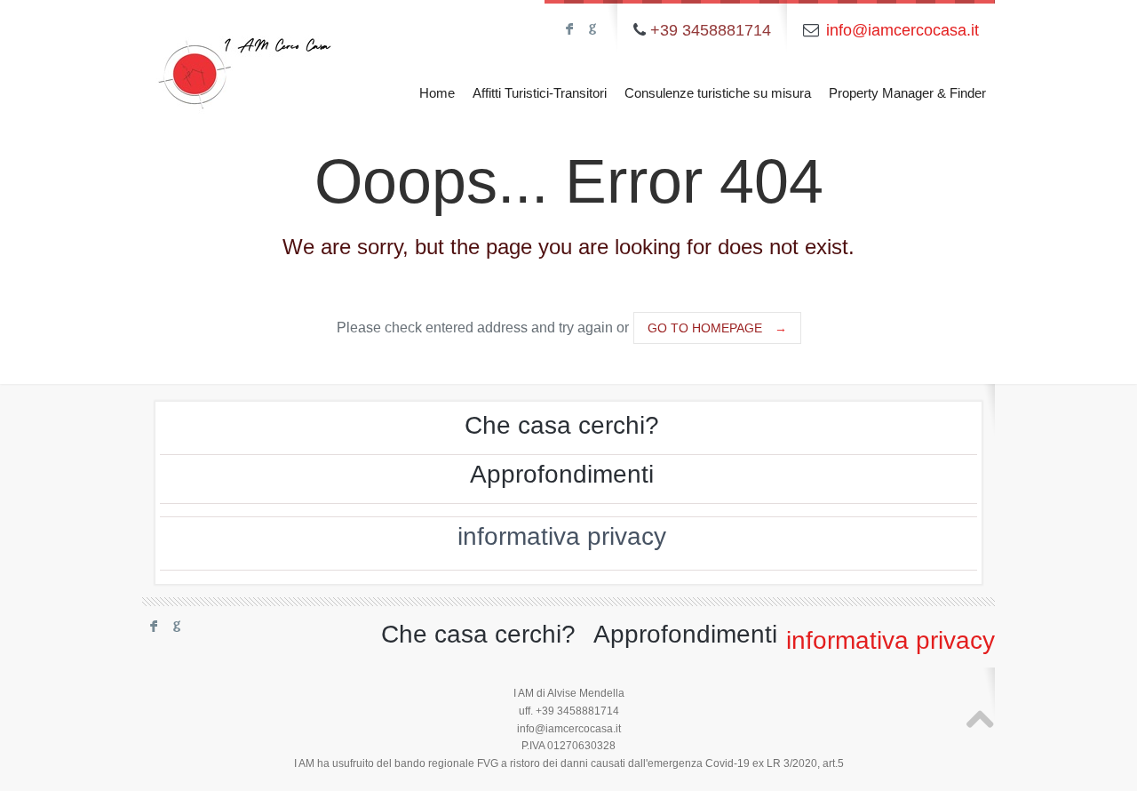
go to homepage (717, 328)
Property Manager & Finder (907, 92)
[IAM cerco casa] (244, 60)
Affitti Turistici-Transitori (540, 92)
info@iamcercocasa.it (902, 30)
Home (437, 92)
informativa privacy (561, 536)
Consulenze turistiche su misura (717, 92)
